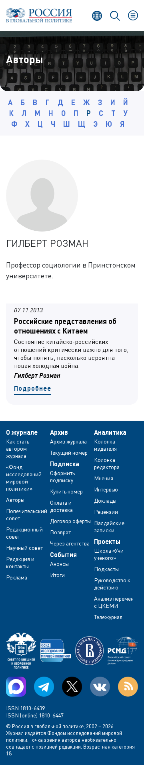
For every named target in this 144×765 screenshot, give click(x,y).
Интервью (106, 489)
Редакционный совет (24, 533)
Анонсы (59, 563)
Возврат (60, 532)
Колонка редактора (107, 463)
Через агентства (70, 543)
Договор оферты (70, 520)
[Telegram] (44, 687)
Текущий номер (69, 452)
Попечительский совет (26, 514)
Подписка (64, 463)
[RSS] (128, 687)
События (63, 554)
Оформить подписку (62, 476)
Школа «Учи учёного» (109, 554)
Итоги (57, 574)
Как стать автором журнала (17, 448)
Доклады (105, 500)
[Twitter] (72, 687)
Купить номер (66, 491)
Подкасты (106, 568)
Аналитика (110, 432)
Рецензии (106, 511)
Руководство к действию (112, 584)
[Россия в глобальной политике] (39, 15)
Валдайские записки (109, 526)
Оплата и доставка (61, 506)
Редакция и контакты (20, 562)
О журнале (22, 432)
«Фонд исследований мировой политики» (24, 477)
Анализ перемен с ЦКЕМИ (114, 602)
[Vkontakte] (100, 687)
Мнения (103, 478)
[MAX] (16, 687)
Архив (59, 432)
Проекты (107, 541)
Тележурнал (108, 616)
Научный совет (24, 547)
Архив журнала (68, 441)
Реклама (16, 577)
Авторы (15, 499)
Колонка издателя (105, 445)
